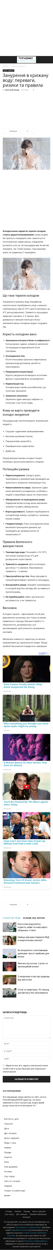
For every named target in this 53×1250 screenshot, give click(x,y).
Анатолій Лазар (12, 90)
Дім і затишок (10, 1133)
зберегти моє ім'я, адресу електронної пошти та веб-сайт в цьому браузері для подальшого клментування (25, 1068)
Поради (7, 1152)
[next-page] (28, 1003)
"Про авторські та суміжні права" (28, 1227)
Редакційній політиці (19, 1230)
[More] (34, 131)
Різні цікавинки (11, 1166)
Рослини (8, 1171)
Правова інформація (38, 1214)
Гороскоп (8, 1123)
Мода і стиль (10, 1143)
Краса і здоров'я (18, 66)
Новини (7, 1147)
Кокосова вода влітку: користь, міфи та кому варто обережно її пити (32, 927)
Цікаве (7, 1195)
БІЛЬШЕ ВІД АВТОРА (34, 918)
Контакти (26, 1217)
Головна (8, 1211)
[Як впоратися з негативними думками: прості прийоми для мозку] (9, 953)
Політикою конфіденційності (35, 1241)
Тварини (8, 1186)
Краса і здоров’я (39, 1211)
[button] (4, 59)
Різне (6, 1162)
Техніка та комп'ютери (14, 1190)
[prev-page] (24, 1003)
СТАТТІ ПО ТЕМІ (11, 918)
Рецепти (8, 1157)
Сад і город (9, 1176)
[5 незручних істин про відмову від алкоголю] (9, 979)
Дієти (6, 1128)
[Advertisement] (26, 28)
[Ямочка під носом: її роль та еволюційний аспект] (9, 966)
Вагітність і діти (11, 1119)
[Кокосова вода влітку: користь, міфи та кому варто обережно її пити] (9, 927)
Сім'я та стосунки (12, 1181)
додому (6, 66)
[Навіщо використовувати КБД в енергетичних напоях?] (9, 940)
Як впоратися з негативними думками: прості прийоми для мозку (33, 953)
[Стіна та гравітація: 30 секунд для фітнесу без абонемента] (9, 993)
